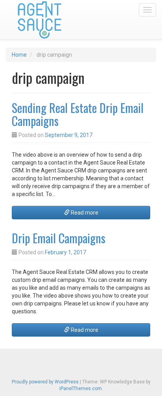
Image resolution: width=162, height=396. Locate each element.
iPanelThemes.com (80, 388)
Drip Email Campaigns (58, 238)
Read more (84, 212)
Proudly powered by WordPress (45, 382)
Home (19, 55)
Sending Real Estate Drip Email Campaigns (78, 114)
